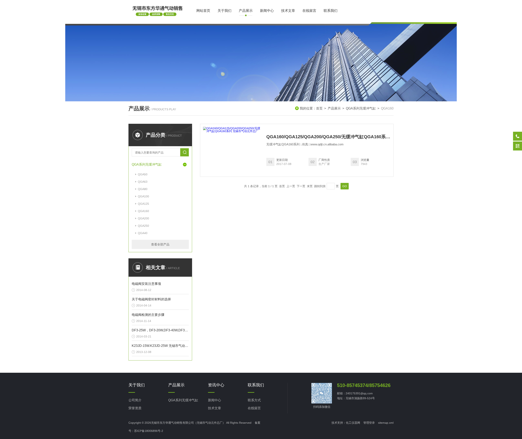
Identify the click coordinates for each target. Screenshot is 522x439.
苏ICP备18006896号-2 (148, 430)
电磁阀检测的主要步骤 (148, 314)
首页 (319, 108)
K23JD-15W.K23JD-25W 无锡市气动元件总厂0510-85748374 (160, 345)
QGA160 (143, 211)
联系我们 (330, 11)
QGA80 (142, 189)
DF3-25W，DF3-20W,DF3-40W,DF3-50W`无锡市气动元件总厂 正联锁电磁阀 (160, 330)
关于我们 (224, 11)
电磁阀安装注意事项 (146, 283)
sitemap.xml (386, 422)
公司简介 (135, 400)
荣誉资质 (135, 408)
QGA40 (142, 233)
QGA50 (142, 174)
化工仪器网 (353, 422)
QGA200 (143, 218)
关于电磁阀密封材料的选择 (151, 299)
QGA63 (142, 181)
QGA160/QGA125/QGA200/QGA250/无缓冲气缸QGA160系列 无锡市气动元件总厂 (328, 137)
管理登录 (369, 422)
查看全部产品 (160, 244)
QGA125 (143, 203)
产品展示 (246, 11)
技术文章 (288, 11)
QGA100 (143, 196)
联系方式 (254, 400)
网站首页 (203, 11)
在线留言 (309, 11)
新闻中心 (267, 11)
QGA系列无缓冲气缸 (361, 108)
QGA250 (143, 225)
